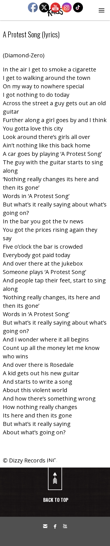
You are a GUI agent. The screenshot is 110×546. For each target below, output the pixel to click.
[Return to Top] (55, 476)
